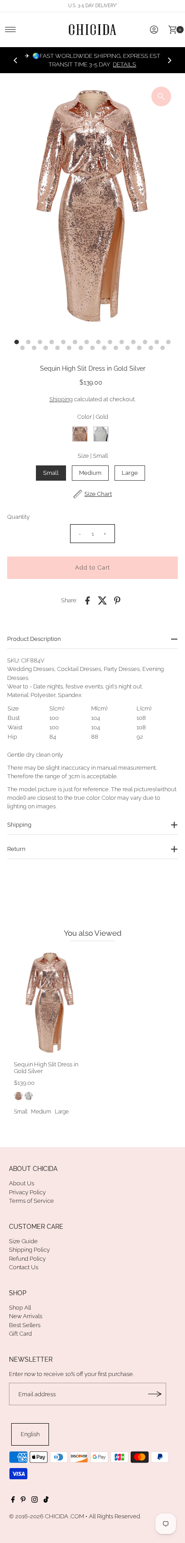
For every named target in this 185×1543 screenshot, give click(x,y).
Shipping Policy (29, 1249)
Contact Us (23, 1267)
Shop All (20, 1307)
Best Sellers (24, 1325)
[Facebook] (13, 1501)
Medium (90, 472)
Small (51, 472)
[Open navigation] (11, 29)
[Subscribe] (155, 1394)
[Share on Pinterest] (117, 600)
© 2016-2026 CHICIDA (38, 1516)
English (30, 1434)
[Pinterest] (23, 1501)
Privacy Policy (27, 1192)
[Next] (169, 60)
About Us (21, 1183)
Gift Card (20, 1333)
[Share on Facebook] (87, 600)
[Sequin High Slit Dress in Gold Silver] (50, 1002)
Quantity (18, 516)
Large (130, 472)
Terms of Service (31, 1200)
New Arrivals (25, 1316)
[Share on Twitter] (102, 600)
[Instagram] (34, 1501)
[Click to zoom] (161, 96)
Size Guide (23, 1241)
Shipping (61, 399)
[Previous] (16, 60)
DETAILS (124, 64)
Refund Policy (27, 1258)
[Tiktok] (46, 1501)
